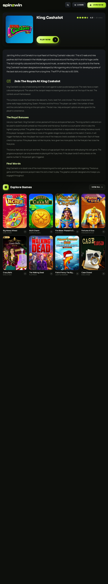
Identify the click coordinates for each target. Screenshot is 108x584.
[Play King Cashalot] (19, 29)
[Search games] (68, 5)
